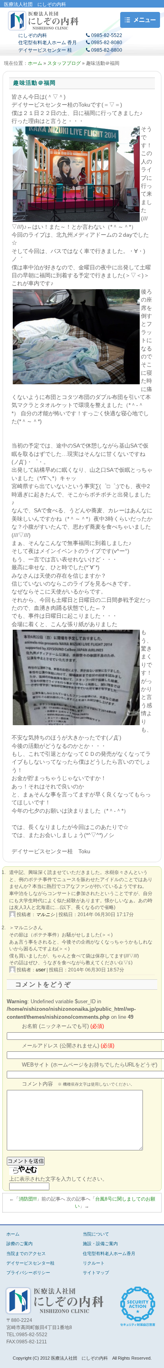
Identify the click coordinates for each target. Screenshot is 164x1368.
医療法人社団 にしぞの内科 (44, 20)
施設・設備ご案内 (100, 1243)
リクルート (94, 1263)
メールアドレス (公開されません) (68, 1046)
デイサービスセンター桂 (30, 1263)
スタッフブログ (64, 63)
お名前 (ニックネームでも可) (63, 1026)
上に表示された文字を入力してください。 (58, 1179)
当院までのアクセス (26, 1253)
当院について (96, 1234)
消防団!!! (28, 1199)
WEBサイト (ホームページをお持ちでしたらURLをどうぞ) (89, 1065)
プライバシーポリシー (28, 1272)
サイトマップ (96, 1272)
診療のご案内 (19, 1243)
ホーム (35, 63)
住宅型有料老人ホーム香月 (109, 1253)
